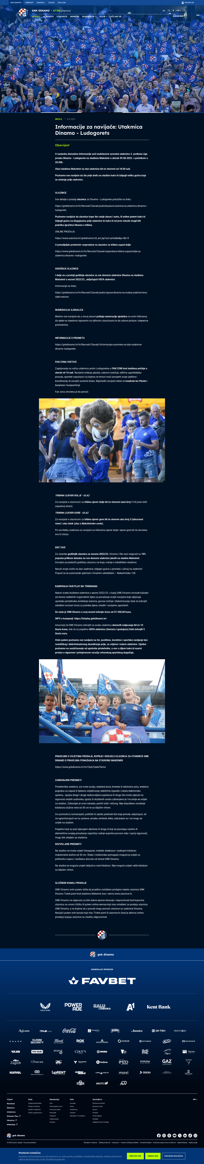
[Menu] (184, 11)
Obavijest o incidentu (77, 1116)
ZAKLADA (62, 2)
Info (51, 1103)
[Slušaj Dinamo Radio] (164, 10)
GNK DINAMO (16, 2)
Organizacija (54, 1119)
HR (177, 10)
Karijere (73, 1113)
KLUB (102, 16)
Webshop (11, 1124)
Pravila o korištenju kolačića (129, 1142)
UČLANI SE (116, 16)
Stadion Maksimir (34, 1110)
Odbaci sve (153, 1156)
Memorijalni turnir (56, 1106)
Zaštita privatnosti (104, 1142)
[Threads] (169, 1135)
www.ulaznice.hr (123, 893)
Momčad (11, 1103)
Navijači (95, 1119)
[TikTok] (190, 1135)
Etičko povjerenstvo (35, 1113)
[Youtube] (174, 1135)
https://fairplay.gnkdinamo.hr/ (90, 618)
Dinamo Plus (12, 1116)
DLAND (51, 2)
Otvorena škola (55, 1110)
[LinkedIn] (185, 1135)
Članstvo (11, 1108)
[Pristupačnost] (173, 11)
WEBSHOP (29, 2)
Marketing (73, 1110)
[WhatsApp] (195, 1135)
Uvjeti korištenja (182, 1142)
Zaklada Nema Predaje (101, 1122)
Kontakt (73, 1103)
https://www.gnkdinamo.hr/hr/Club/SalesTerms (80, 767)
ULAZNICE (48, 16)
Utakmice (11, 1112)
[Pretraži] (169, 11)
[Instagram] (164, 1135)
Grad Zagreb (97, 1116)
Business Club (98, 1106)
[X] (180, 1135)
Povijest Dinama (34, 1106)
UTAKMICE (62, 16)
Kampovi (53, 1116)
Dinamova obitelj (99, 1103)
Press (72, 1106)
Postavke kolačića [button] (145, 1142)
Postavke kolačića (173, 1156)
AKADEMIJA (88, 16)
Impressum (115, 1142)
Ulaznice (10, 1120)
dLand (95, 1110)
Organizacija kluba (34, 1103)
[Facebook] (159, 1135)
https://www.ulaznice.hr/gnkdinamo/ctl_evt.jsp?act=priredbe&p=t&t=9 (92, 238)
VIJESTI (36, 16)
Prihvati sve (135, 1156)
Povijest (52, 1122)
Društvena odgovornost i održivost (164, 1142)
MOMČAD (74, 16)
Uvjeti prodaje (193, 1142)
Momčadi (53, 1113)
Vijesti (10, 1099)
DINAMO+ (41, 2)
